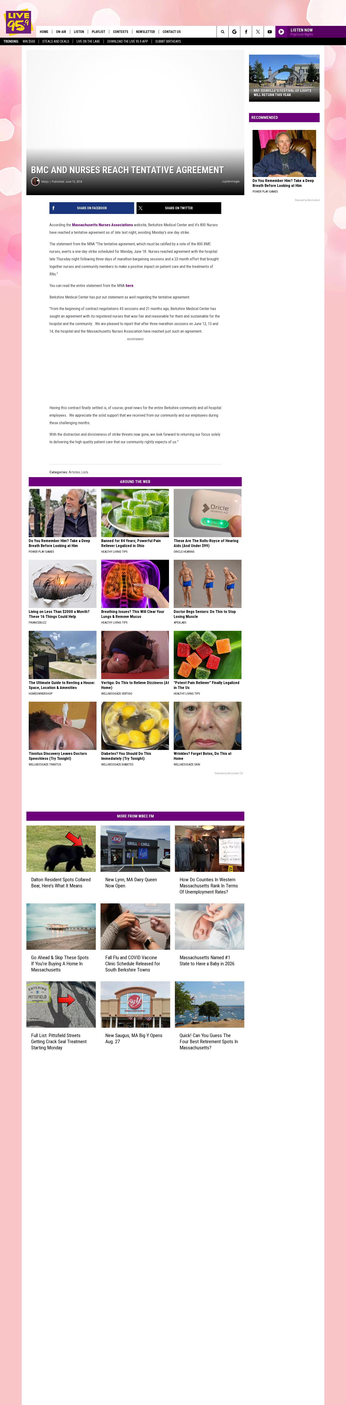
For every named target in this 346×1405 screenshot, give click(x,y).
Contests (120, 32)
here (129, 285)
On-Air (61, 32)
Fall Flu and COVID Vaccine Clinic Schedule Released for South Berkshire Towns (132, 964)
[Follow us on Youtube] (269, 32)
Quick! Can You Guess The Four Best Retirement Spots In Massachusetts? (209, 1041)
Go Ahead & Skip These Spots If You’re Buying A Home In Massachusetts (60, 964)
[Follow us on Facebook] (246, 32)
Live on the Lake (88, 41)
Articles (74, 472)
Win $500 (29, 41)
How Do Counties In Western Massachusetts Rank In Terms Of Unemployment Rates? (209, 886)
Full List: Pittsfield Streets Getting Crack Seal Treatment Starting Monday (59, 1041)
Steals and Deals (55, 41)
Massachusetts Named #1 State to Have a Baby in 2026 (207, 960)
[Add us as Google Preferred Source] (234, 32)
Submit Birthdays (168, 41)
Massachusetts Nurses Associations (102, 224)
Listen (79, 32)
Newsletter (145, 32)
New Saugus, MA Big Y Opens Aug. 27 (133, 1038)
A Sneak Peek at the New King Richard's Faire (278, 93)
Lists (84, 472)
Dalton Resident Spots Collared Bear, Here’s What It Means (61, 883)
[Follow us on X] (258, 32)
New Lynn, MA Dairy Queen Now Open (131, 883)
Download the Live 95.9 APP (127, 41)
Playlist (98, 32)
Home (44, 32)
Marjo (45, 181)
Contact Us (172, 32)
